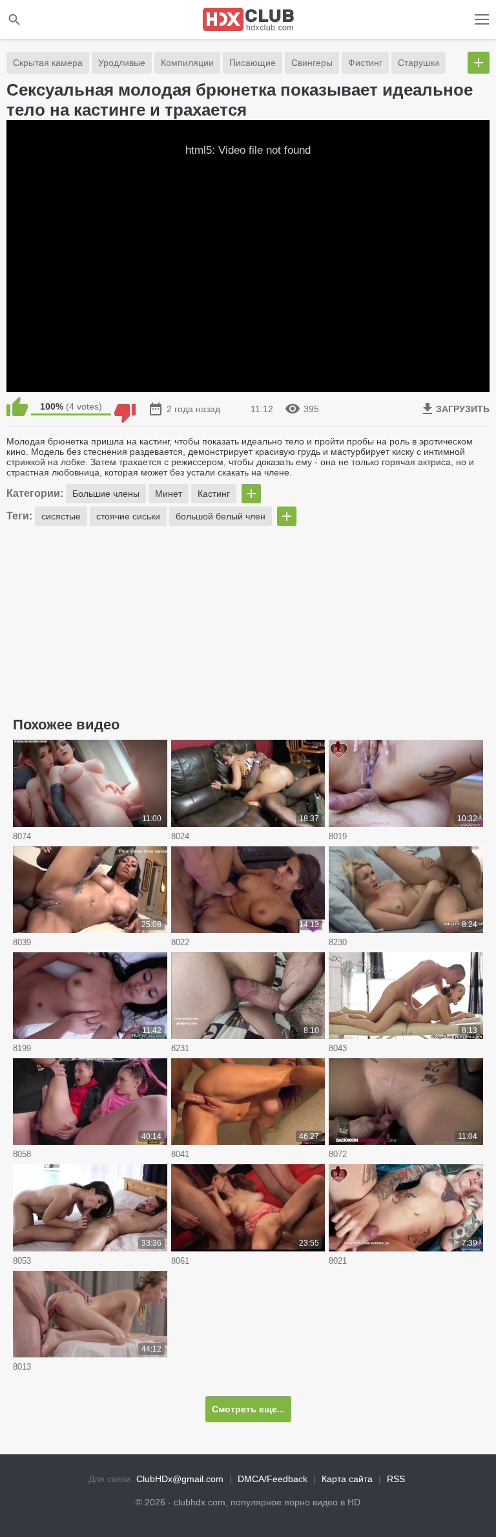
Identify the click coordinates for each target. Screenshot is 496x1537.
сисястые (61, 516)
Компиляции (187, 63)
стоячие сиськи (128, 516)
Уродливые (121, 63)
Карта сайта (347, 1479)
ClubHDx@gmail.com (179, 1479)
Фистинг (365, 63)
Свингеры (312, 63)
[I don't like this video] (125, 406)
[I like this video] (17, 406)
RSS (396, 1479)
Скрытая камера (48, 63)
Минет (168, 493)
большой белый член (220, 516)
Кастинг (214, 493)
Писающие (252, 63)
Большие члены (106, 493)
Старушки (418, 63)
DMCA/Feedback (272, 1479)
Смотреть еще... (248, 1409)
